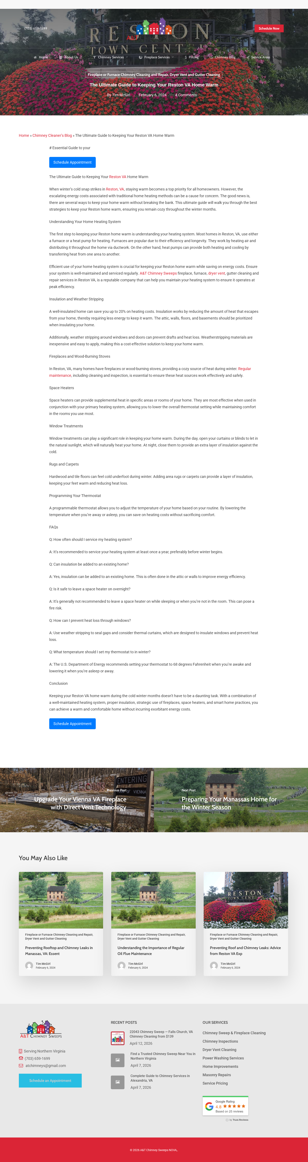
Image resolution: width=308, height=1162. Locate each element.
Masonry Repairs (217, 1075)
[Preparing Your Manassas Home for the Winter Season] (231, 800)
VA (124, 177)
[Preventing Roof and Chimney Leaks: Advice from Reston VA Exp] (246, 924)
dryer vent (216, 273)
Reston (115, 177)
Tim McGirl (121, 95)
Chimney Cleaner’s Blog (52, 135)
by (238, 1119)
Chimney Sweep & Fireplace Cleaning (234, 1033)
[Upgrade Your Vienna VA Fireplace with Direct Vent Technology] (77, 800)
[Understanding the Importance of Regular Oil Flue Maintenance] (153, 924)
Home (24, 135)
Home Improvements (220, 1066)
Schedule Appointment (72, 162)
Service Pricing (215, 1083)
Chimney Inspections (220, 1041)
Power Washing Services (223, 1058)
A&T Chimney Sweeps (158, 273)
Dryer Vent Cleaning (219, 1049)
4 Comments (186, 95)
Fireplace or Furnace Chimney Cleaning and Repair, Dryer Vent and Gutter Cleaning (154, 74)
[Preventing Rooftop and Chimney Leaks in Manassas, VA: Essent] (61, 924)
